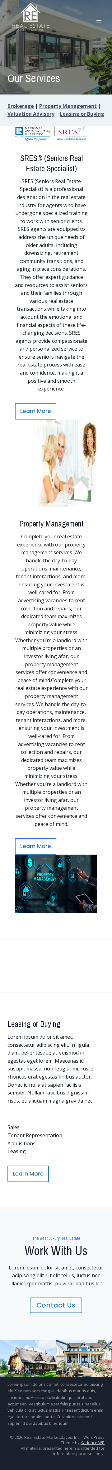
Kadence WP (93, 1442)
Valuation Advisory (30, 113)
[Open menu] (99, 20)
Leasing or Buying (82, 113)
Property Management (68, 106)
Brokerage (20, 106)
